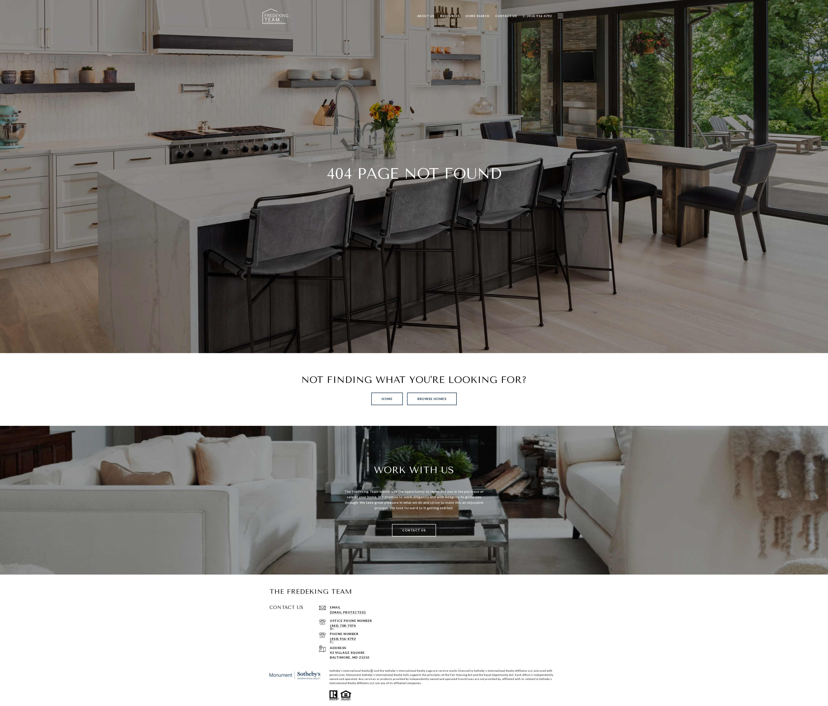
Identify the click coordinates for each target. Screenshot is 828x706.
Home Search (478, 16)
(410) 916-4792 (343, 639)
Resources (450, 16)
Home (387, 399)
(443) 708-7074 (343, 625)
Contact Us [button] (414, 530)
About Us (426, 16)
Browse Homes (431, 399)
